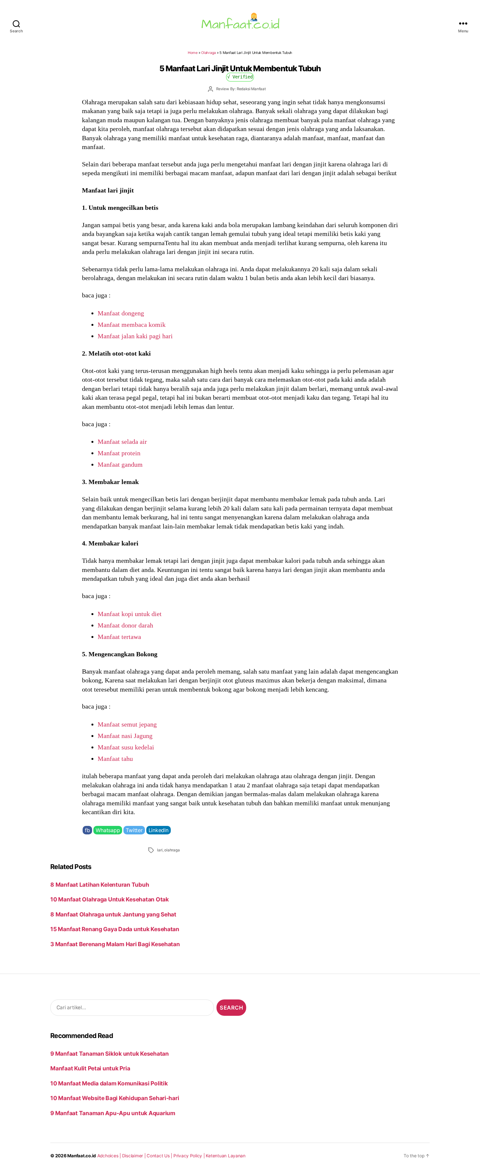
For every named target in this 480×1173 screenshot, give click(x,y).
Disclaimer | (134, 1155)
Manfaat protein (119, 453)
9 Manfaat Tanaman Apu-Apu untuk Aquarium (112, 1113)
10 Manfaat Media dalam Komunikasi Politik (109, 1083)
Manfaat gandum (120, 464)
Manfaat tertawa (119, 636)
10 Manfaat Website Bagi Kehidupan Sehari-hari (114, 1098)
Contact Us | (160, 1155)
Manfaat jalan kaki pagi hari (135, 336)
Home (193, 52)
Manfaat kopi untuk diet (130, 613)
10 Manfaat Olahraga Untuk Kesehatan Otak (109, 899)
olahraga (172, 850)
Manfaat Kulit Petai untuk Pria (90, 1068)
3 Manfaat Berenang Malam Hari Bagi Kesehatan (115, 944)
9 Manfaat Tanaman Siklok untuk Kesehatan (109, 1053)
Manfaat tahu (115, 758)
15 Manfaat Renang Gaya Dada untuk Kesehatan (114, 929)
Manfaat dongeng (121, 313)
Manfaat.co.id (81, 1155)
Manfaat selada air (122, 441)
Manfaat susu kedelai (126, 747)
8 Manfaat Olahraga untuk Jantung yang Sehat (113, 914)
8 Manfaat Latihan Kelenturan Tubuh (99, 884)
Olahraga (208, 52)
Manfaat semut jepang (127, 724)
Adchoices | (109, 1155)
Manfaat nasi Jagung (125, 735)
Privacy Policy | (189, 1155)
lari (159, 850)
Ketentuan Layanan (226, 1155)
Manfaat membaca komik (132, 324)
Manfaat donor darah (125, 625)
